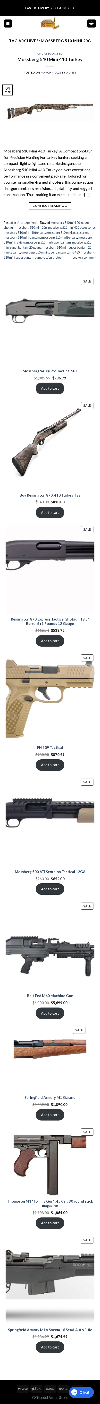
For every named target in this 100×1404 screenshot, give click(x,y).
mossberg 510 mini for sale (59, 237)
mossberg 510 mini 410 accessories (72, 227)
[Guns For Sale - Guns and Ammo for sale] (50, 23)
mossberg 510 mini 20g (31, 227)
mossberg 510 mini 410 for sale (24, 233)
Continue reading (50, 205)
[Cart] (91, 23)
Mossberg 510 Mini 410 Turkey (50, 59)
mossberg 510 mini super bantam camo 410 (50, 252)
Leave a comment (84, 257)
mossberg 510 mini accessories (67, 233)
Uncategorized (50, 53)
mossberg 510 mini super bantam (48, 242)
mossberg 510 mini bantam (22, 237)
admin (71, 72)
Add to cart (50, 388)
